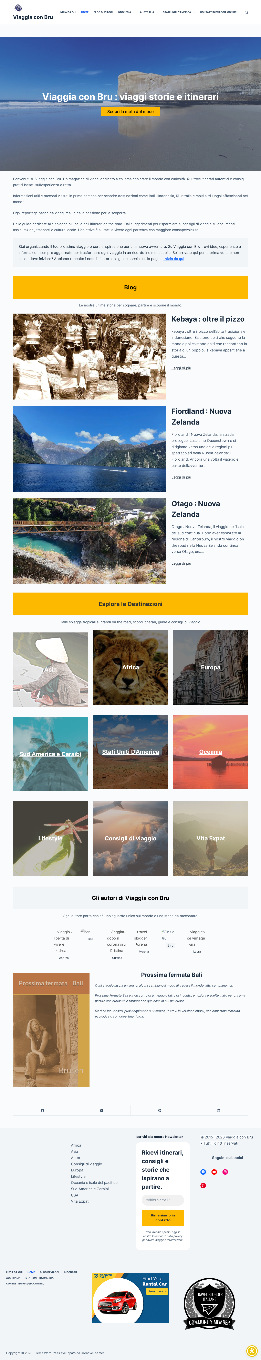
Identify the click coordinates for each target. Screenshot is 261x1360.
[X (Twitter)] (101, 1110)
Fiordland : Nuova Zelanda (201, 416)
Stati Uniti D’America (177, 12)
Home (84, 12)
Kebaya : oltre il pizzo (207, 319)
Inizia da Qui (68, 12)
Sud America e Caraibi (50, 754)
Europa (210, 667)
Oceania (210, 751)
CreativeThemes (93, 1353)
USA (74, 1195)
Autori (76, 1158)
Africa (130, 667)
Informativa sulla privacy (167, 1236)
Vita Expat (210, 838)
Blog (130, 287)
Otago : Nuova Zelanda (195, 509)
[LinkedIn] (218, 1110)
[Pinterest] (160, 1110)
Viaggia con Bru (33, 17)
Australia (147, 12)
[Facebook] (42, 1110)
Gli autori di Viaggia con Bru (130, 898)
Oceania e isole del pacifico (94, 1182)
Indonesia (124, 12)
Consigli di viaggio (130, 838)
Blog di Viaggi (103, 12)
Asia (50, 669)
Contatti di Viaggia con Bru (219, 12)
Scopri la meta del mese (130, 111)
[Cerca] (246, 12)
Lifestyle (50, 838)
